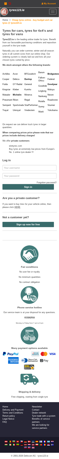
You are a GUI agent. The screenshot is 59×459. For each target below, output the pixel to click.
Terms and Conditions (12, 413)
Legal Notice (8, 419)
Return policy (8, 416)
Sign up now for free (28, 224)
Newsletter (37, 406)
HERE (17, 207)
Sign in (28, 187)
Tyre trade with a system (43, 416)
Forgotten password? (47, 182)
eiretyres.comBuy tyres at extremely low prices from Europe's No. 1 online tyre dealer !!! (32, 149)
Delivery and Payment (12, 410)
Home (5, 406)
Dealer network (39, 413)
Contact (35, 410)
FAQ (4, 422)
